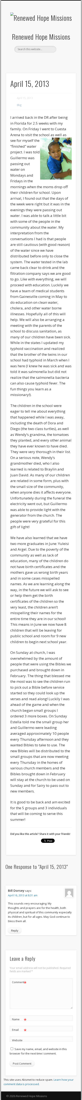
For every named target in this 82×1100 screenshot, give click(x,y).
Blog (19, 105)
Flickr (49, 59)
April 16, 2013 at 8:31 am (22, 895)
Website (17, 1040)
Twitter (40, 59)
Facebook (31, 59)
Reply (14, 930)
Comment (19, 983)
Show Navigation (65, 37)
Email (19, 1030)
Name (19, 1020)
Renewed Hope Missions (41, 37)
